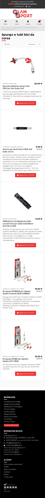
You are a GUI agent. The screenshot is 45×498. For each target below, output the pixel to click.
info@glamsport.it (13, 443)
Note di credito (10, 469)
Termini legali (9, 409)
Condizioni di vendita (12, 402)
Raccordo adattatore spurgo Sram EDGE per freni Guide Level (16, 87)
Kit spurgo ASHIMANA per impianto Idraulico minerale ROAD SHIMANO (17, 292)
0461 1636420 (11, 440)
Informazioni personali (13, 464)
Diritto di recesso (10, 417)
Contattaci (8, 419)
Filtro (8, 44)
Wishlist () (19, 6)
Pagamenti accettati (12, 404)
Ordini (6, 467)
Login (29, 6)
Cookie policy (9, 412)
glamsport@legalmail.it (18, 447)
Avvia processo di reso (11, 425)
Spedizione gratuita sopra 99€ (22, 2)
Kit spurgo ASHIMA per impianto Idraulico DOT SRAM (15, 360)
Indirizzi (7, 472)
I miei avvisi (8, 477)
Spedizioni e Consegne (13, 407)
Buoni (6, 474)
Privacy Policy (9, 422)
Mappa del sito (10, 414)
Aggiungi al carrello (26, 103)
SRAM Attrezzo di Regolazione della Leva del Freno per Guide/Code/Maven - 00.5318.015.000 (18, 223)
